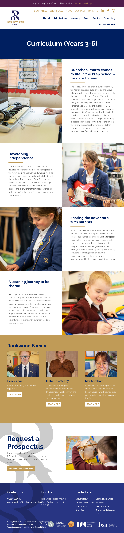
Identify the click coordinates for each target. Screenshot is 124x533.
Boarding (109, 18)
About (46, 18)
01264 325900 (14, 498)
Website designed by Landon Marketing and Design (26, 527)
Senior (96, 18)
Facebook (108, 11)
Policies (30, 524)
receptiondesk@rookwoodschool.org (24, 502)
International (107, 24)
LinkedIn (102, 11)
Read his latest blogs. (83, 3)
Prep (86, 18)
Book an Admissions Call (48, 11)
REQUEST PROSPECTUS (21, 468)
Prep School (81, 506)
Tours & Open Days (84, 502)
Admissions (60, 18)
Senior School (102, 506)
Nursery (75, 18)
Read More (15, 394)
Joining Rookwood (104, 498)
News (69, 11)
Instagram (113, 11)
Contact (80, 11)
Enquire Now (81, 498)
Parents (93, 11)
